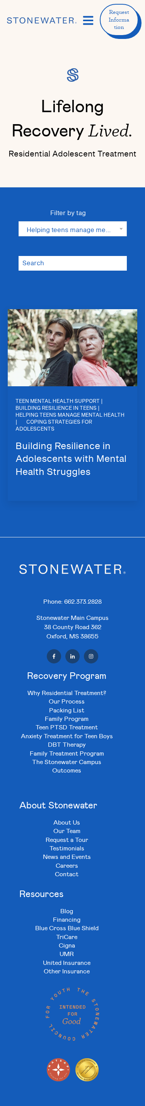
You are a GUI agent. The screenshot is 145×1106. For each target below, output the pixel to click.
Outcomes (66, 770)
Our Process (67, 701)
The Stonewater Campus (66, 762)
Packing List (66, 710)
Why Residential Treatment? (66, 693)
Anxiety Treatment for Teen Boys (67, 736)
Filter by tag (68, 213)
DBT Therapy (67, 744)
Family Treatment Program (67, 753)
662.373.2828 (83, 601)
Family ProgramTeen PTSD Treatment (67, 722)
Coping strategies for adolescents (53, 426)
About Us (66, 822)
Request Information (119, 19)
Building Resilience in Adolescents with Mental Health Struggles (70, 459)
